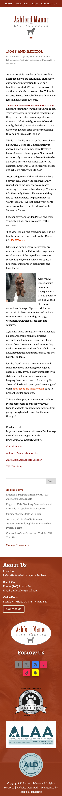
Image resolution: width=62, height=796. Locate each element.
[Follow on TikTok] (26, 672)
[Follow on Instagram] (43, 664)
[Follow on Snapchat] (35, 672)
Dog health (47, 60)
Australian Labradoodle (30, 60)
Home (9, 4)
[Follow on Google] (35, 664)
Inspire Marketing (31, 791)
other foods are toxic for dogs (28, 388)
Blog (35, 4)
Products (22, 4)
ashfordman (14, 56)
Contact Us (49, 4)
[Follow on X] (26, 664)
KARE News (18, 240)
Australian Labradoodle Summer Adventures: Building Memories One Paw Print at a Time (29, 523)
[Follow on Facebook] (18, 664)
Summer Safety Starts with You (23, 514)
